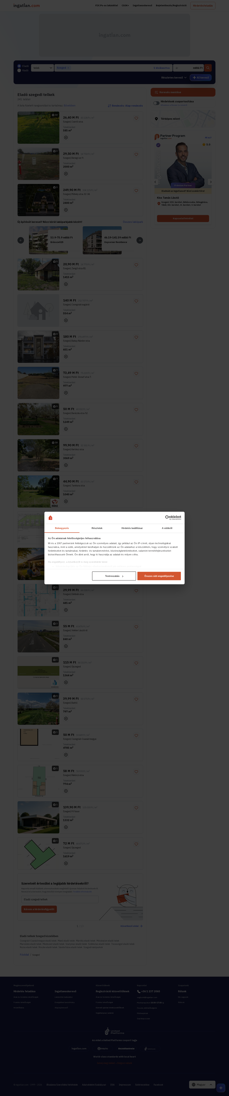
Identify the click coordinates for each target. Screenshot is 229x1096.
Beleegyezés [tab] (62, 528)
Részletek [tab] (97, 528)
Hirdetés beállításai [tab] (132, 528)
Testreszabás (112, 576)
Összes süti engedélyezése (159, 576)
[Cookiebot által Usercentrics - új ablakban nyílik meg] (167, 517)
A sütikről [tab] (167, 528)
